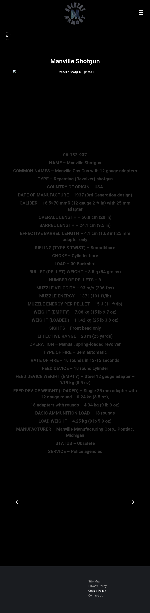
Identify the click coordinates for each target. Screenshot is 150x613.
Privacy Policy (97, 586)
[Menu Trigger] (140, 12)
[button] (17, 502)
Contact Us (96, 595)
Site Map (94, 581)
